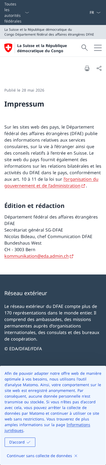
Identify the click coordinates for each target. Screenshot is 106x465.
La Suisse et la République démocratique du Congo (42, 48)
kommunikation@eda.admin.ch (36, 256)
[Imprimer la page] (87, 68)
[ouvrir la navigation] (98, 47)
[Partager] (99, 68)
